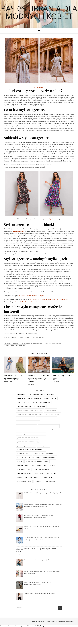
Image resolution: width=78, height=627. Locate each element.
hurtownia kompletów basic (28, 422)
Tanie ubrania (51, 473)
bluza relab (22, 394)
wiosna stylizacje (24, 481)
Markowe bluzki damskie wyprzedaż (31, 450)
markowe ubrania (24, 454)
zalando (38, 481)
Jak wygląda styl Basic (26, 446)
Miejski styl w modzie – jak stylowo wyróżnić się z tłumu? (39, 378)
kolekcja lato (43, 446)
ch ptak (26, 402)
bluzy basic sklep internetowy (29, 398)
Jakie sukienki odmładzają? (28, 438)
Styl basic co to (24, 469)
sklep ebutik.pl (50, 465)
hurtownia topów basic (50, 430)
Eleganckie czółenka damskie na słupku (31, 295)
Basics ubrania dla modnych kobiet (39, 12)
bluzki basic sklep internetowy (42, 394)
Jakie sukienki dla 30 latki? (34, 434)
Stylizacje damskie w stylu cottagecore (32, 343)
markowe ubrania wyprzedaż (44, 454)
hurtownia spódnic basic (48, 426)
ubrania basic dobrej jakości (28, 477)
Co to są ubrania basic (41, 402)
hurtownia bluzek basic (47, 418)
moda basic (22, 457)
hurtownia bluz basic (26, 418)
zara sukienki (50, 481)
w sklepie (49, 219)
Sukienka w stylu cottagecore (53, 343)
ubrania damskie (18, 231)
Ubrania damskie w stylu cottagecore (15, 345)
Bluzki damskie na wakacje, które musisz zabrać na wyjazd (49, 299)
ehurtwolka (51, 410)
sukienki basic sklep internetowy (30, 473)
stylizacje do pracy (41, 469)
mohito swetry (49, 457)
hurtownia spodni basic (27, 426)
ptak (39, 465)
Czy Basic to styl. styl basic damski (31, 406)
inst (19, 434)
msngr (20, 461)
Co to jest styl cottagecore (12, 343)
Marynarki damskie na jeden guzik (26, 302)
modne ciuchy (34, 457)
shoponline (39, 87)
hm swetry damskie (52, 414)
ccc (19, 402)
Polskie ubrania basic (26, 465)
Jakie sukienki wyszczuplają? (28, 442)
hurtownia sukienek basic (27, 430)
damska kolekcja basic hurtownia (30, 410)
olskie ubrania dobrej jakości (37, 461)
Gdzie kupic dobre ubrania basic (30, 414)
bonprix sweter (50, 398)
